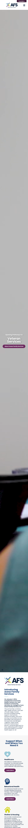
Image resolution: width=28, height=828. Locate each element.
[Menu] (24, 5)
